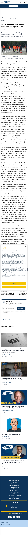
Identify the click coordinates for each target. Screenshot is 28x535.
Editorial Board (14, 482)
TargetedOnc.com (14, 487)
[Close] (25, 246)
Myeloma (11, 319)
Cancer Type (12, 6)
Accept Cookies (14, 286)
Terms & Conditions (14, 492)
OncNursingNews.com (14, 490)
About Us (14, 479)
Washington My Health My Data (14, 497)
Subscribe (20, 308)
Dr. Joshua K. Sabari (7, 466)
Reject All (14, 283)
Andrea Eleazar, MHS (8, 410)
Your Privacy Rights (14, 498)
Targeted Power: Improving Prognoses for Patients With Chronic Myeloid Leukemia (7, 294)
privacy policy (5, 312)
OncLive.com (14, 489)
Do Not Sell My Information (14, 495)
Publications (4, 319)
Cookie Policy (7, 276)
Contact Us (14, 484)
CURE (2, 17)
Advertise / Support (14, 480)
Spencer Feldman (7, 354)
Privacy (14, 493)
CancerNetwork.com (14, 485)
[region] (14, 267)
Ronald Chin (6, 436)
